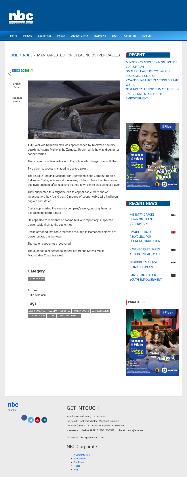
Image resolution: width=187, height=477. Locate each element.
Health (61, 35)
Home (14, 35)
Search (146, 35)
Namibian (52, 311)
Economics (44, 35)
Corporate (130, 35)
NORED (51, 316)
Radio (77, 465)
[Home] (21, 17)
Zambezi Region (100, 311)
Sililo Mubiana (37, 311)
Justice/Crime (79, 35)
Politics (27, 35)
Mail (76, 469)
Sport (115, 35)
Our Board (79, 462)
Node (28, 55)
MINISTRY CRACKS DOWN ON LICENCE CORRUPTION (142, 219)
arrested (65, 311)
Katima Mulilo (81, 311)
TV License (79, 458)
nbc (13, 405)
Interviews (100, 35)
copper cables (37, 316)
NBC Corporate (82, 455)
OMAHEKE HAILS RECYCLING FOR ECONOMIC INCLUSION (145, 236)
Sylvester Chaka (67, 316)
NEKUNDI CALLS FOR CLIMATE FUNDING (152, 89)
